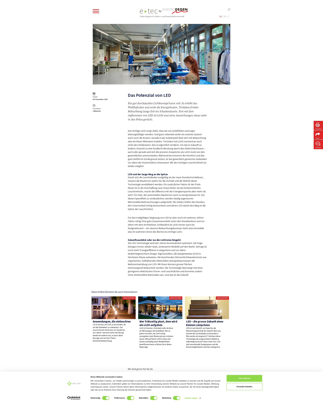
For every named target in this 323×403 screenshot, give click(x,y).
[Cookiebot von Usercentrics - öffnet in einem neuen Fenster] (74, 398)
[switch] (130, 398)
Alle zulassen (244, 378)
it (228, 16)
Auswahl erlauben (244, 386)
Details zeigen (191, 398)
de (221, 16)
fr (225, 16)
